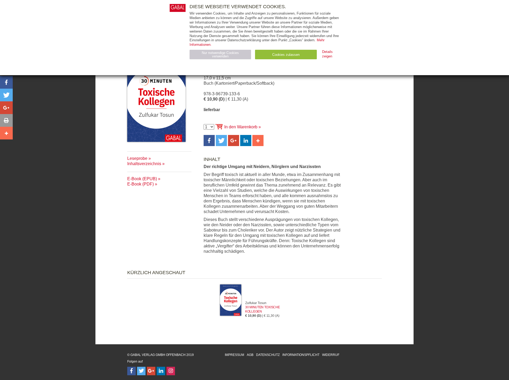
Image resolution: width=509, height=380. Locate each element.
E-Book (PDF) (140, 184)
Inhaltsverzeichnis (144, 163)
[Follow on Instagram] (170, 371)
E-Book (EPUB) (142, 179)
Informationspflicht (300, 355)
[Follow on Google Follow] (151, 371)
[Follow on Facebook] (131, 371)
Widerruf (330, 355)
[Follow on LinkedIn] (161, 371)
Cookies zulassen (286, 55)
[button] (209, 140)
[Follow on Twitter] (141, 371)
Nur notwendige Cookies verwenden (220, 54)
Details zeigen (327, 54)
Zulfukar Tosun (255, 303)
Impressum (234, 355)
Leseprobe (137, 158)
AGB (250, 355)
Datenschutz (268, 355)
